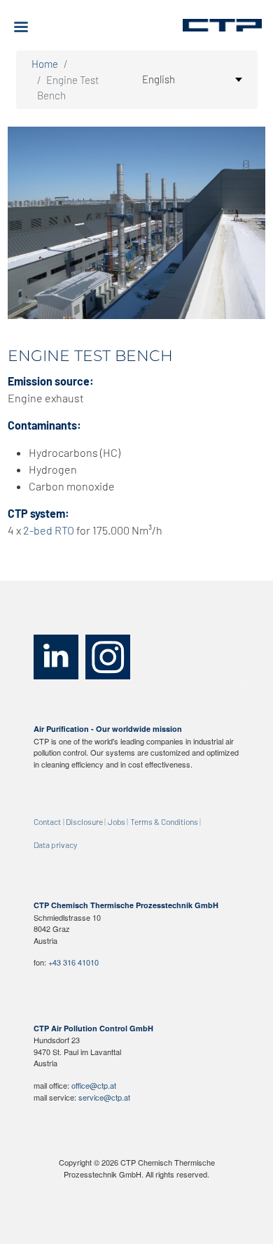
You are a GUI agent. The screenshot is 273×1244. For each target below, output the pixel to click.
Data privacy (55, 844)
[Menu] (26, 28)
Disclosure (84, 821)
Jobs (116, 821)
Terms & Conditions (164, 821)
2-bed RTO (48, 530)
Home (44, 63)
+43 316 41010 (73, 962)
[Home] (222, 25)
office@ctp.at (93, 1085)
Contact (47, 821)
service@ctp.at (104, 1097)
